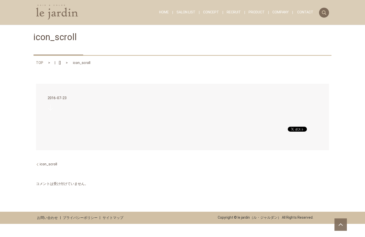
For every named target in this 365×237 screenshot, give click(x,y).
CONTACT (305, 12)
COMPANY (280, 12)
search (324, 13)
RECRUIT (234, 12)
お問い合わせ (47, 218)
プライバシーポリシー (80, 218)
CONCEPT (211, 12)
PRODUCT (257, 12)
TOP (39, 63)
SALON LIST (186, 12)
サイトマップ (113, 218)
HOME (164, 12)
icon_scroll (48, 164)
